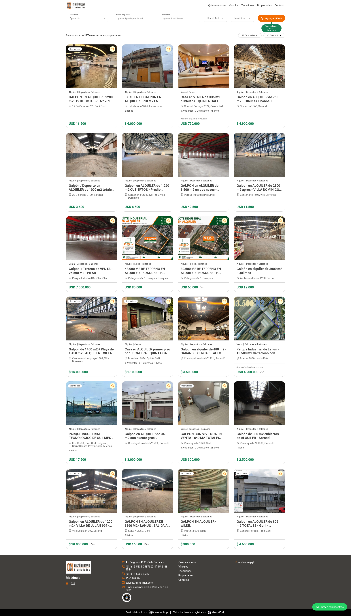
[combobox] (133, 18)
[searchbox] (133, 18)
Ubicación (165, 15)
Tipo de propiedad (122, 15)
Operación (73, 15)
